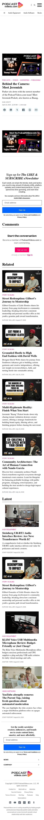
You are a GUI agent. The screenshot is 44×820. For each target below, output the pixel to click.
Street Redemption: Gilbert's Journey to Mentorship (19, 299)
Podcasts (6, 80)
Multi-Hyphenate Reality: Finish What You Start (17, 408)
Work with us (22, 789)
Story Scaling (8, 295)
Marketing (24, 80)
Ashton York (7, 662)
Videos (15, 80)
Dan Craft (6, 102)
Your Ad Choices (16, 792)
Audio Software (29, 13)
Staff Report (7, 552)
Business (41, 13)
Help (37, 795)
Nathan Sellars (8, 320)
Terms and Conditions (31, 215)
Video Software (8, 691)
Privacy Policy (22, 217)
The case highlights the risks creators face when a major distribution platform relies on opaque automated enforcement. (22, 710)
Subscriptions (22, 798)
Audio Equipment (14, 13)
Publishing (35, 80)
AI (4, 13)
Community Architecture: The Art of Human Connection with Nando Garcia (20, 465)
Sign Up (22, 210)
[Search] (34, 5)
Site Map (21, 795)
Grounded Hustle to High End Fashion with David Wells (19, 354)
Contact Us (12, 789)
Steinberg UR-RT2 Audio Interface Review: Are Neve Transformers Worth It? (18, 536)
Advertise (32, 789)
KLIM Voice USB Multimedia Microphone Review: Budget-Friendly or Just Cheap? (19, 643)
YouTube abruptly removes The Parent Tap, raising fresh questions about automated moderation (17, 699)
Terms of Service (10, 795)
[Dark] (32, 5)
